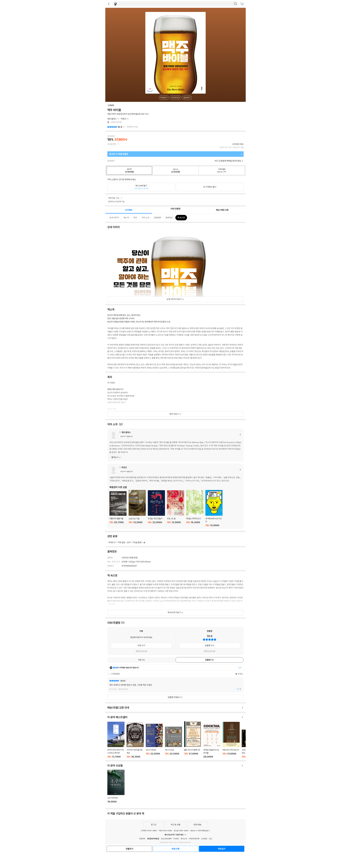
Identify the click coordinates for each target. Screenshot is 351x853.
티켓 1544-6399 (165, 830)
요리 (129, 542)
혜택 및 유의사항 (141, 651)
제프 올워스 (112, 118)
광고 (210, 839)
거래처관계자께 (194, 839)
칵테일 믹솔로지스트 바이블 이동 (211, 740)
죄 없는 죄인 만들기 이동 (156, 508)
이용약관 (142, 839)
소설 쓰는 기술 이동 (137, 508)
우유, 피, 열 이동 (175, 508)
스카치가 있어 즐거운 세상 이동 (135, 740)
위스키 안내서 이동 (154, 741)
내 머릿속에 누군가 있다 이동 (214, 508)
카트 (242, 4)
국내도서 (111, 542)
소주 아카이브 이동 (115, 788)
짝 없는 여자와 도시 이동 (194, 508)
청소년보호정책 (166, 839)
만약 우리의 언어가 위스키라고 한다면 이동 (115, 740)
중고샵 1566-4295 (181, 830)
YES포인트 (111, 144)
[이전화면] (108, 4)
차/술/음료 (137, 542)
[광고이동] (235, 4)
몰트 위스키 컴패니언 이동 (192, 739)
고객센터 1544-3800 (149, 830)
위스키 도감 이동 (173, 742)
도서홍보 (204, 839)
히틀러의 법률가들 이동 (118, 509)
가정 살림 (121, 542)
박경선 (123, 118)
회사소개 (184, 839)
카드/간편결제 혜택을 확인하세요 (228, 161)
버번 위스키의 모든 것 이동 (231, 740)
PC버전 (176, 839)
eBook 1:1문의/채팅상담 (199, 830)
